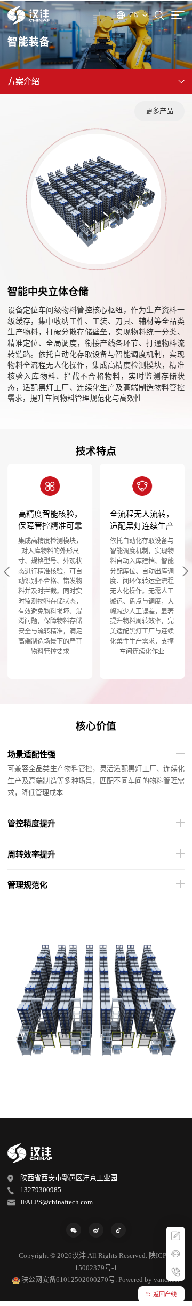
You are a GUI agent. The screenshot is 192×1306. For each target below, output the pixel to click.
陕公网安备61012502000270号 (68, 1280)
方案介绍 (23, 81)
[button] (7, 572)
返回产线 (165, 1294)
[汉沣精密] (28, 15)
